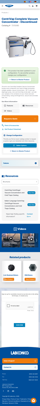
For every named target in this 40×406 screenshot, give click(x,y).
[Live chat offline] (33, 403)
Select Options (21, 145)
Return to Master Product (20, 79)
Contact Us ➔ (30, 215)
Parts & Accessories (12, 125)
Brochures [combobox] (6, 182)
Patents (30, 399)
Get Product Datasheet (13, 129)
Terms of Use (15, 399)
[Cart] (36, 6)
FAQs (16, 403)
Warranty (4, 401)
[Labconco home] (20, 353)
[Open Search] (29, 6)
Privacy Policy (6, 399)
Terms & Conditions (14, 401)
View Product (8, 279)
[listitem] (11, 105)
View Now (31, 192)
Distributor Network (8, 403)
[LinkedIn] (8, 391)
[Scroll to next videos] (36, 240)
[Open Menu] (2, 6)
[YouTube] (13, 391)
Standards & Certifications (28, 401)
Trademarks (23, 399)
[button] (33, 5)
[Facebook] (3, 391)
